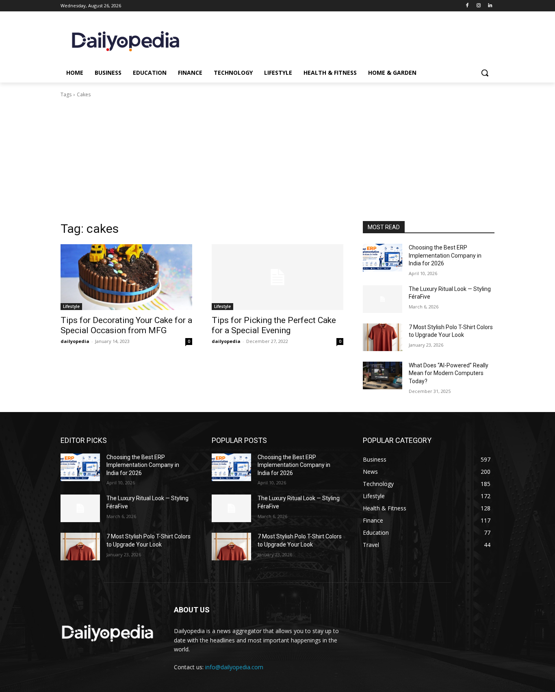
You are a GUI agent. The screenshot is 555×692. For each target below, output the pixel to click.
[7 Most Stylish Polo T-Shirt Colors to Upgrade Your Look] (382, 337)
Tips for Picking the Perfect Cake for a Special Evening (274, 325)
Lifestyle (71, 306)
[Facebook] (467, 6)
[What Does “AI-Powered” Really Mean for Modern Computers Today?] (382, 375)
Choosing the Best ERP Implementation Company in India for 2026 (445, 255)
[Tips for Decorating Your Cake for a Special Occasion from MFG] (126, 277)
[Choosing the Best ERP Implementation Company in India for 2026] (382, 257)
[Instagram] (478, 6)
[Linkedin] (489, 6)
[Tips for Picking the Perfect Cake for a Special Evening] (277, 277)
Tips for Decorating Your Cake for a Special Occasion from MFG (126, 325)
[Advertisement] (277, 160)
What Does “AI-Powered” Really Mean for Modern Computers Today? (448, 373)
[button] (484, 72)
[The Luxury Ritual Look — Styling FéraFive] (382, 299)
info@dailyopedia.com (234, 667)
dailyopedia (75, 341)
